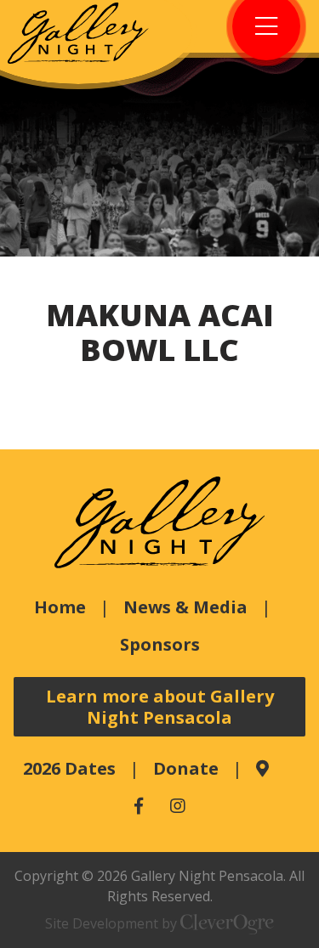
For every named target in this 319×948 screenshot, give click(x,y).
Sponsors (160, 644)
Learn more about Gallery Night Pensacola (160, 707)
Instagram (177, 806)
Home (60, 606)
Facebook (138, 806)
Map (262, 768)
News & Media (185, 606)
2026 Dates (69, 768)
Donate (186, 768)
